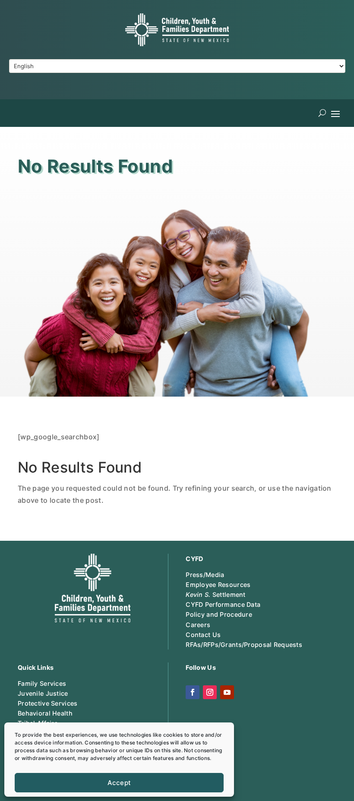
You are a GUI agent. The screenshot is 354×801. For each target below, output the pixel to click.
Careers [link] (198, 624)
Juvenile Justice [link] (43, 693)
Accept (119, 783)
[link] (177, 43)
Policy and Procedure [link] (219, 614)
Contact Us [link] (203, 634)
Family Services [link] (42, 683)
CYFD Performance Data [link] (223, 604)
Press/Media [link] (205, 574)
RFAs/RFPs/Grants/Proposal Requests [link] (244, 644)
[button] (335, 113)
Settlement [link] (215, 594)
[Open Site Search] (322, 113)
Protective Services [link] (47, 703)
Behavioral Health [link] (45, 713)
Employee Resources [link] (218, 584)
